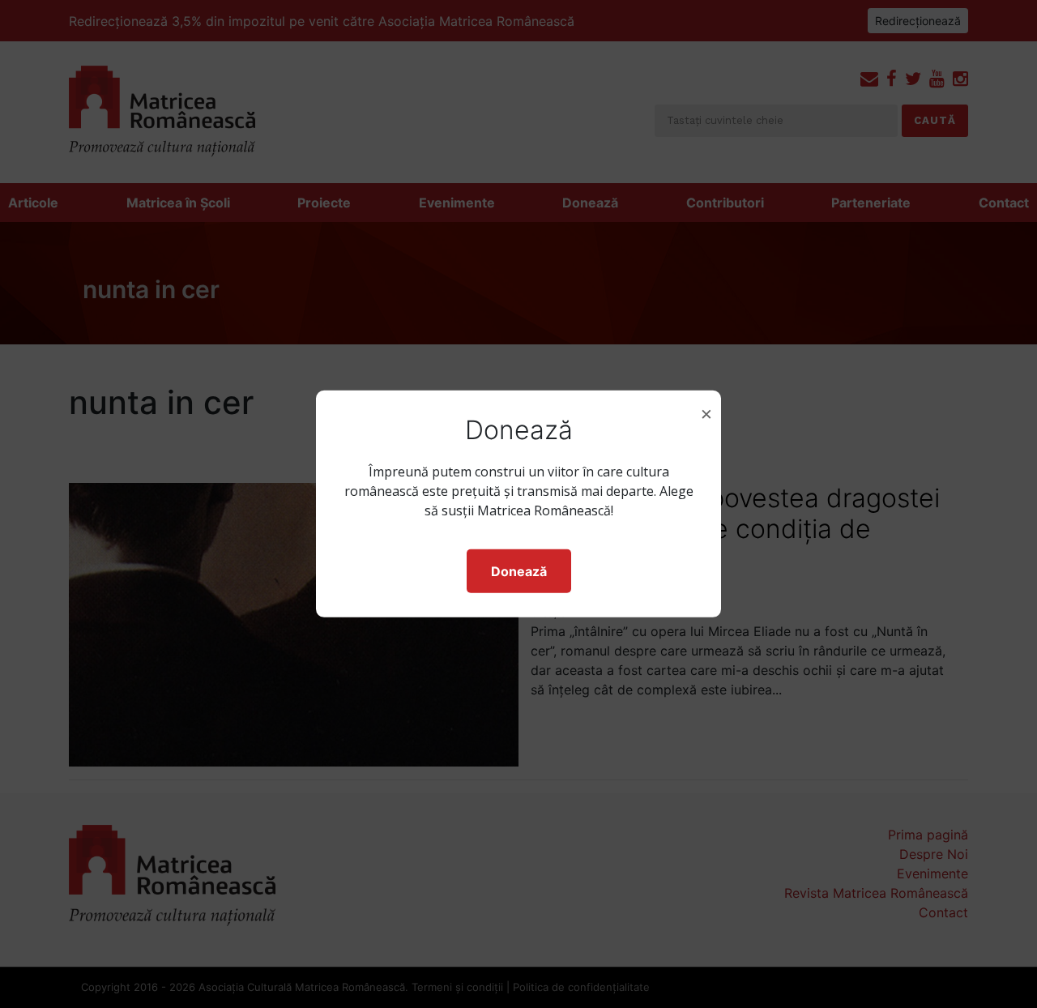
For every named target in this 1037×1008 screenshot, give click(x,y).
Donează (519, 571)
